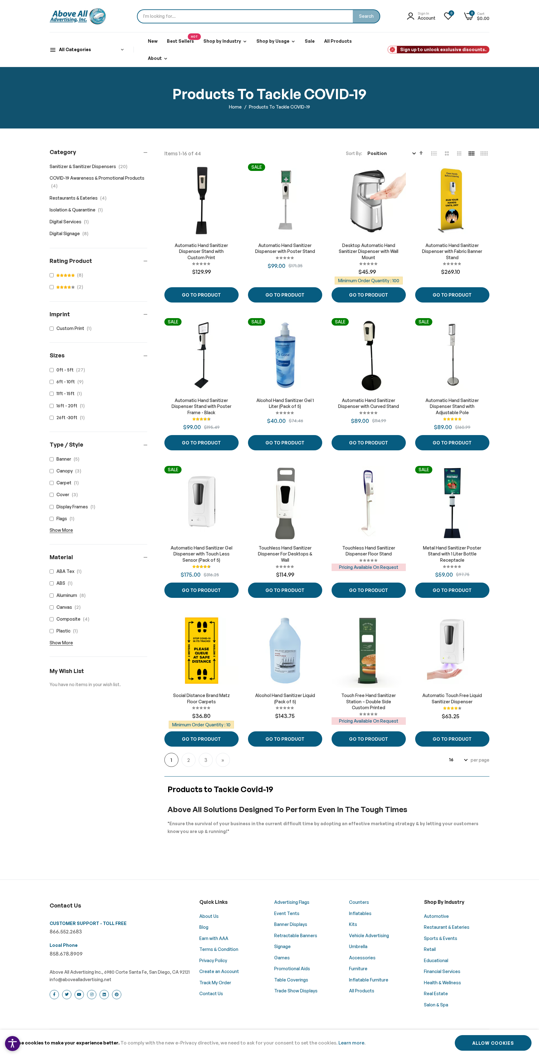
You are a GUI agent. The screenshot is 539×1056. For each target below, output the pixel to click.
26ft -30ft (72, 417)
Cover (68, 494)
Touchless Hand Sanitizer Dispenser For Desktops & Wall (285, 554)
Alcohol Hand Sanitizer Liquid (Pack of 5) (285, 698)
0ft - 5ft (72, 369)
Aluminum (72, 595)
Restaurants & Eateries (80, 198)
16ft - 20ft (72, 405)
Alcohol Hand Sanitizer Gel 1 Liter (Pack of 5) (285, 403)
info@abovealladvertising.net (80, 979)
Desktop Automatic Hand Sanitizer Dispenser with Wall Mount (368, 251)
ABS (66, 583)
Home (236, 106)
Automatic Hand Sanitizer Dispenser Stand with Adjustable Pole (452, 406)
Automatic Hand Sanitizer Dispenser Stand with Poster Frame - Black (201, 406)
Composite (74, 619)
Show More (61, 530)
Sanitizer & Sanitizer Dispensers (90, 166)
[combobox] (259, 16)
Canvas (70, 607)
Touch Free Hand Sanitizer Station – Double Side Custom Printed (368, 701)
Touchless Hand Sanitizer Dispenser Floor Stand (368, 551)
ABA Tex (70, 571)
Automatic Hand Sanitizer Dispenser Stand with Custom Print (201, 251)
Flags (67, 518)
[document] (269, 1043)
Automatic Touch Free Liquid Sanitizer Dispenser (452, 698)
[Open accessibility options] (12, 1043)
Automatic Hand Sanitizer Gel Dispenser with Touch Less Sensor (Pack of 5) (201, 554)
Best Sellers (182, 39)
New (153, 41)
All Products (338, 41)
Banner (69, 459)
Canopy (70, 470)
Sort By (353, 153)
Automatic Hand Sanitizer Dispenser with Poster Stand (285, 248)
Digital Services (71, 221)
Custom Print (75, 328)
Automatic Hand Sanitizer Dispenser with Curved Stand (368, 403)
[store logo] (78, 16)
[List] (434, 153)
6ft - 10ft (71, 381)
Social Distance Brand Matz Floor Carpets (201, 698)
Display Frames (77, 506)
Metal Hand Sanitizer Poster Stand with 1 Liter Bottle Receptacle (452, 554)
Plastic (68, 630)
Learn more (351, 1043)
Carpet (69, 482)
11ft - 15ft (70, 393)
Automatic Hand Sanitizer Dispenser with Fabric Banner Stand (452, 251)
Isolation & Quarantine (78, 209)
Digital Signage (71, 233)
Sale (310, 41)
